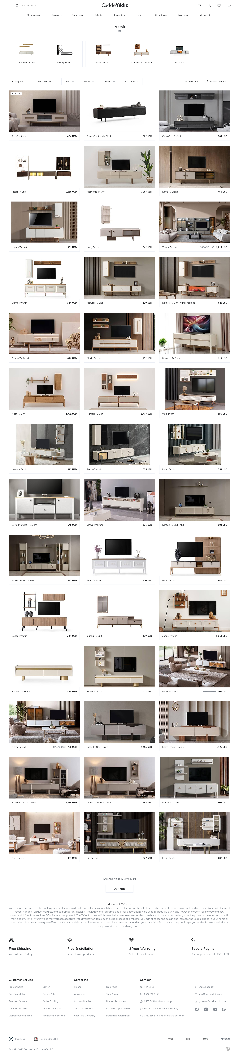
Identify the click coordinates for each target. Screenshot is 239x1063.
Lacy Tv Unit (93, 247)
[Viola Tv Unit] (194, 389)
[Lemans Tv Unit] (44, 444)
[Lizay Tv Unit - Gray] (119, 722)
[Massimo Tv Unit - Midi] (119, 777)
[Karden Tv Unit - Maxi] (44, 555)
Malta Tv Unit (169, 469)
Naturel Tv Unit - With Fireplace (178, 302)
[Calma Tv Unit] (44, 277)
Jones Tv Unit (169, 636)
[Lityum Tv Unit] (44, 222)
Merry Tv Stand (170, 691)
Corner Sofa (119, 15)
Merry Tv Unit (19, 747)
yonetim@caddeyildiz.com (213, 1001)
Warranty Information (20, 1015)
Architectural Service (54, 1015)
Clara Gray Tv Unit (172, 136)
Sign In (46, 987)
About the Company (84, 1015)
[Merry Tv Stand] (194, 666)
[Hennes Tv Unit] (119, 666)
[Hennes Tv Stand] (44, 666)
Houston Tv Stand (171, 358)
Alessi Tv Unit (19, 191)
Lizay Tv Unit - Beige (173, 747)
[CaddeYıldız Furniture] (115, 5)
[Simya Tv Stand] (119, 500)
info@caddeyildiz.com (210, 994)
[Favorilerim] (219, 5)
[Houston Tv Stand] (194, 333)
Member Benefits (52, 1008)
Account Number (83, 1001)
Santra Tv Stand (20, 358)
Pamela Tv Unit (95, 413)
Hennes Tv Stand (21, 691)
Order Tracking (51, 1001)
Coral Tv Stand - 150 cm (24, 524)
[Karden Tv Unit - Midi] (194, 500)
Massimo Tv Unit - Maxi (24, 802)
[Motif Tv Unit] (44, 389)
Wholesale (79, 994)
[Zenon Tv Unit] (119, 444)
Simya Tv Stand (95, 524)
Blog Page (111, 987)
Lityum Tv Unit (19, 247)
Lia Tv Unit (92, 858)
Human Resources (116, 1001)
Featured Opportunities (118, 1008)
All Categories (33, 15)
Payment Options (18, 1001)
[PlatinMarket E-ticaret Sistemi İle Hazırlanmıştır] (228, 1049)
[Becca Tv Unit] (44, 611)
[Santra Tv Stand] (44, 333)
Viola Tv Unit (168, 413)
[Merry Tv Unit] (44, 722)
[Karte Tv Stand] (194, 166)
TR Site (77, 987)
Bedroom (56, 15)
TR (199, 5)
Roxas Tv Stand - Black (99, 136)
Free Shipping (20, 948)
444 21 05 (149, 987)
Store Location (206, 987)
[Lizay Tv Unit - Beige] (194, 722)
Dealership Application (118, 1015)
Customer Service (83, 1008)
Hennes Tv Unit (95, 691)
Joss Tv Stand (19, 136)
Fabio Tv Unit (169, 858)
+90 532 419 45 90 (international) (161, 1008)
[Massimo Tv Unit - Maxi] (44, 777)
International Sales (19, 1008)
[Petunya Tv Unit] (194, 777)
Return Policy (50, 994)
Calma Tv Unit (19, 302)
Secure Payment (204, 948)
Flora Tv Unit (18, 858)
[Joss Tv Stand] (44, 111)
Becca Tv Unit (19, 636)
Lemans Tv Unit (20, 469)
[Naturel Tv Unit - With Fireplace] (194, 277)
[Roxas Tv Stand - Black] (119, 111)
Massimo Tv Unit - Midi (99, 802)
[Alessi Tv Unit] (44, 166)
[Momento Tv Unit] (119, 166)
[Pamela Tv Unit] (119, 389)
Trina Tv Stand (94, 580)
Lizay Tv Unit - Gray (97, 747)
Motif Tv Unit (18, 413)
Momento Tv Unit (96, 191)
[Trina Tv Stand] (119, 555)
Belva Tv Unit (169, 580)
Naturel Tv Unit (95, 302)
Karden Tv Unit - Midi (173, 524)
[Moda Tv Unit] (119, 333)
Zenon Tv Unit (94, 469)
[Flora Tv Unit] (44, 833)
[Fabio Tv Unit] (194, 833)
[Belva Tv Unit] (194, 555)
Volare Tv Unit (169, 247)
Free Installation (80, 948)
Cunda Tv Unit (94, 636)
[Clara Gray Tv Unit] (194, 111)
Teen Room (183, 15)
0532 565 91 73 (151, 994)
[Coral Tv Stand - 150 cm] (44, 500)
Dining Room (77, 15)
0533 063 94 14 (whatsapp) (158, 1001)
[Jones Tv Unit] (194, 611)
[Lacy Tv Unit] (119, 222)
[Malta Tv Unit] (194, 444)
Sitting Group (161, 15)
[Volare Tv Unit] (194, 222)
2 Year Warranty (142, 948)
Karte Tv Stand (170, 191)
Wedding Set (206, 15)
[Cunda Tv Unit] (119, 611)
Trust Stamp (112, 994)
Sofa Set (98, 15)
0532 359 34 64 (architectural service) (164, 1015)
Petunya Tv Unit (170, 802)
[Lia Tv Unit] (119, 833)
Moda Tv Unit (94, 358)
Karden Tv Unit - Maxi (23, 580)
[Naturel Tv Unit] (119, 277)
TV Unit (139, 15)
